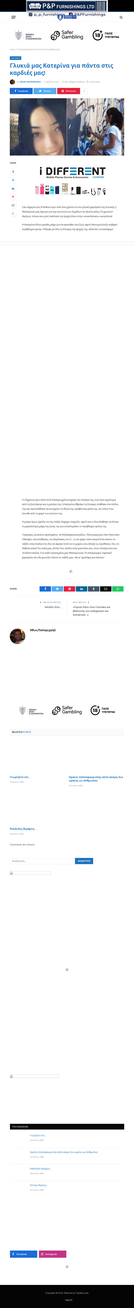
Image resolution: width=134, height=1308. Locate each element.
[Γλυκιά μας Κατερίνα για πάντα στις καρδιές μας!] (67, 127)
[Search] (121, 17)
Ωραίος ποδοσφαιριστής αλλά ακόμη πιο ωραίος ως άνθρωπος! (96, 779)
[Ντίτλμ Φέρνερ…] (18, 1189)
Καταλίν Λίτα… (53, 607)
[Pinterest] (13, 197)
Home (12, 49)
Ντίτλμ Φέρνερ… (39, 1185)
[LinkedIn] (13, 188)
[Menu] (13, 17)
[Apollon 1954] (67, 17)
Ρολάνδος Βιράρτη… (23, 829)
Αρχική (68, 1300)
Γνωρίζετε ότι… (20, 777)
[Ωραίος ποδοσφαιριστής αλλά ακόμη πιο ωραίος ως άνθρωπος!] (96, 756)
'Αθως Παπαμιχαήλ (30, 82)
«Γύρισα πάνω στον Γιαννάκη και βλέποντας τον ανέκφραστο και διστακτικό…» (91, 611)
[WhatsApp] (13, 213)
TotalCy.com (82, 1293)
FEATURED (15, 58)
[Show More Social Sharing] (84, 91)
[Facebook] (13, 171)
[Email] (13, 205)
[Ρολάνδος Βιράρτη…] (37, 808)
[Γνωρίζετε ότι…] (37, 756)
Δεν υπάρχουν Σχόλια (74, 82)
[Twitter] (13, 180)
